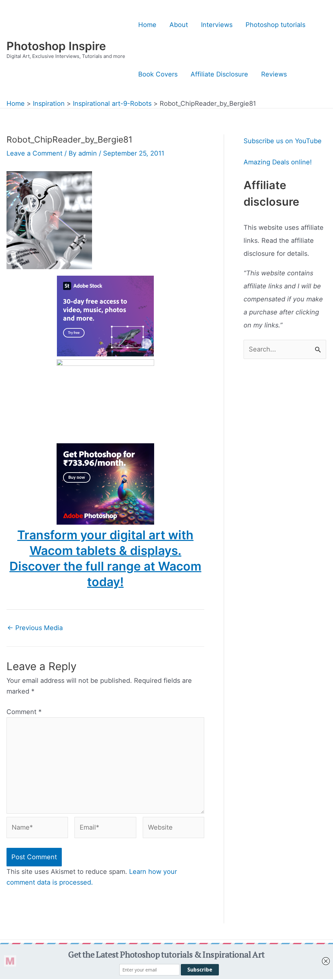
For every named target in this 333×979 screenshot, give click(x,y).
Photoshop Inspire (56, 46)
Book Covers (158, 74)
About (178, 25)
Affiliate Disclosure (219, 74)
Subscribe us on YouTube (283, 141)
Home (147, 25)
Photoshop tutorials (275, 25)
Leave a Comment (34, 153)
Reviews (274, 74)
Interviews (217, 25)
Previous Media (35, 628)
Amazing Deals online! (278, 162)
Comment (24, 712)
